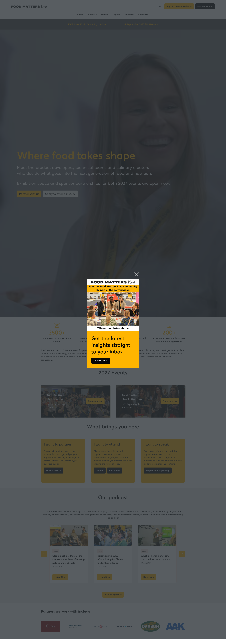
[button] (136, 274)
